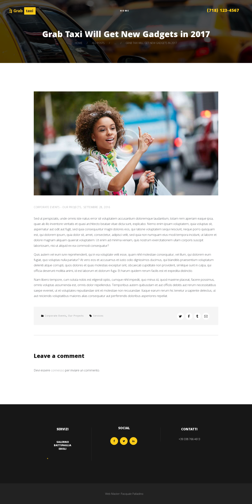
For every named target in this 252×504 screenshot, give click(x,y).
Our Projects (71, 207)
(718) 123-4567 (223, 11)
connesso (57, 370)
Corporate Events (47, 207)
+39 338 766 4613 (189, 439)
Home (78, 43)
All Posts (98, 43)
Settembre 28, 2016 (96, 207)
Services (98, 316)
